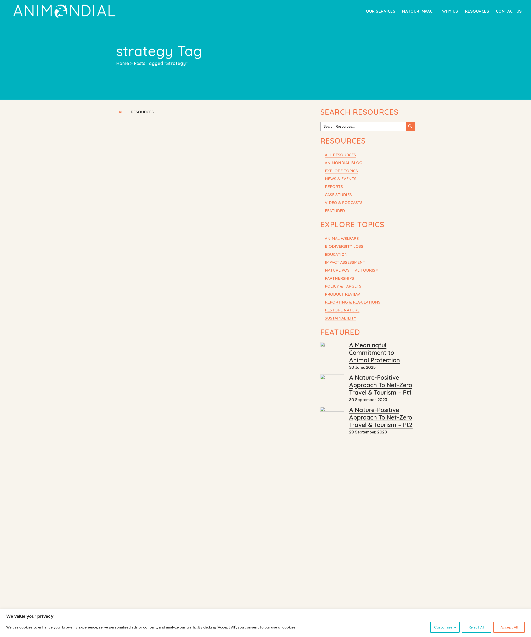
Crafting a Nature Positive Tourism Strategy (250, 185)
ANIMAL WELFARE (342, 238)
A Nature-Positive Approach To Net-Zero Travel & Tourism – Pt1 (380, 385)
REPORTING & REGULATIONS (352, 302)
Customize (443, 627)
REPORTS (334, 186)
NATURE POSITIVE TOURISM (352, 270)
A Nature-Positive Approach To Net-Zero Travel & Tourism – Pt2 (381, 417)
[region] (265, 623)
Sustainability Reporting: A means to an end (158, 186)
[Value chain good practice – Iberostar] (255, 234)
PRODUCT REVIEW (342, 294)
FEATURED (335, 210)
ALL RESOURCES (340, 154)
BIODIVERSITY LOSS (344, 246)
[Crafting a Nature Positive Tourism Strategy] (255, 148)
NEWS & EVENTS (340, 178)
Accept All (509, 627)
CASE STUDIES (338, 194)
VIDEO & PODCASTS (344, 202)
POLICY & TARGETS (343, 286)
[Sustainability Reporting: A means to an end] (162, 148)
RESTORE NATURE (342, 310)
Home (122, 63)
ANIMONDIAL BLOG (343, 162)
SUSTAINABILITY (340, 318)
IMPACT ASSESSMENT (345, 262)
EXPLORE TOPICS (341, 170)
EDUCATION (336, 254)
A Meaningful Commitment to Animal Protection (374, 352)
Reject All (476, 627)
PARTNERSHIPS (339, 278)
